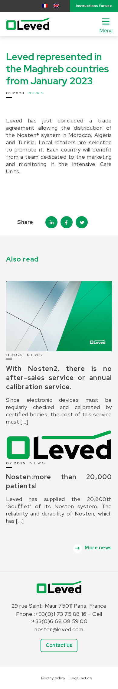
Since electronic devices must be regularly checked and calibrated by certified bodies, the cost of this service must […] (59, 410)
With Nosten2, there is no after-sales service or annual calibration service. (59, 377)
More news (98, 547)
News (36, 93)
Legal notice (81, 678)
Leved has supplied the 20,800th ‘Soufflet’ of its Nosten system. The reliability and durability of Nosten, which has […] (59, 510)
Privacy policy (53, 678)
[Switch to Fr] (45, 6)
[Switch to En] (56, 6)
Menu (106, 30)
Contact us (59, 645)
